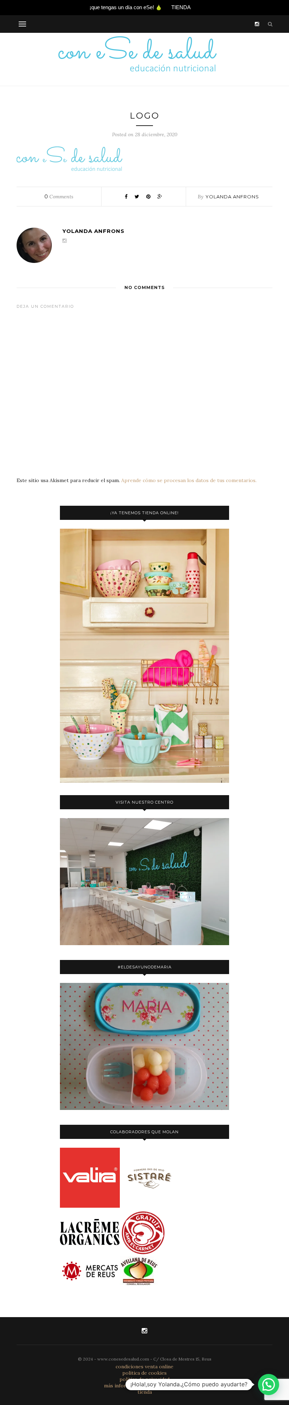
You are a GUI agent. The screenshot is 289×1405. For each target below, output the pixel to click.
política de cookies (144, 1373)
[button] (268, 1384)
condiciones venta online (144, 1366)
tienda (144, 1392)
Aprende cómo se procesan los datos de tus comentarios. (189, 480)
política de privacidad (144, 1379)
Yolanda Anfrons (232, 196)
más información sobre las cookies (144, 1385)
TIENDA (181, 7)
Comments (58, 196)
